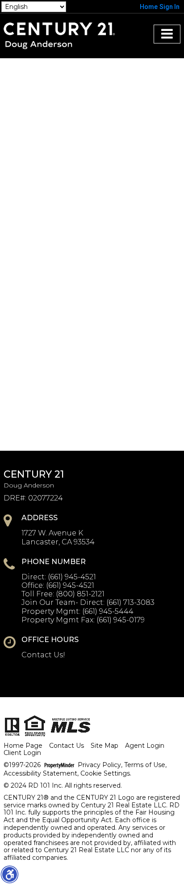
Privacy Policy (99, 765)
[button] (9, 874)
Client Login (22, 753)
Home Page (23, 746)
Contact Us (66, 746)
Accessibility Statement (40, 773)
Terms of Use (144, 765)
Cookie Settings (105, 773)
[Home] (59, 35)
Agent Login (144, 746)
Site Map (104, 746)
